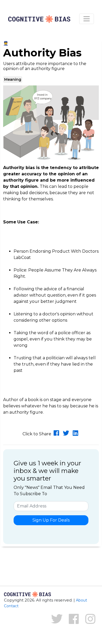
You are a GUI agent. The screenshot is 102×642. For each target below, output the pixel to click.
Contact (11, 606)
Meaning (12, 79)
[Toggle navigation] (86, 19)
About (81, 600)
